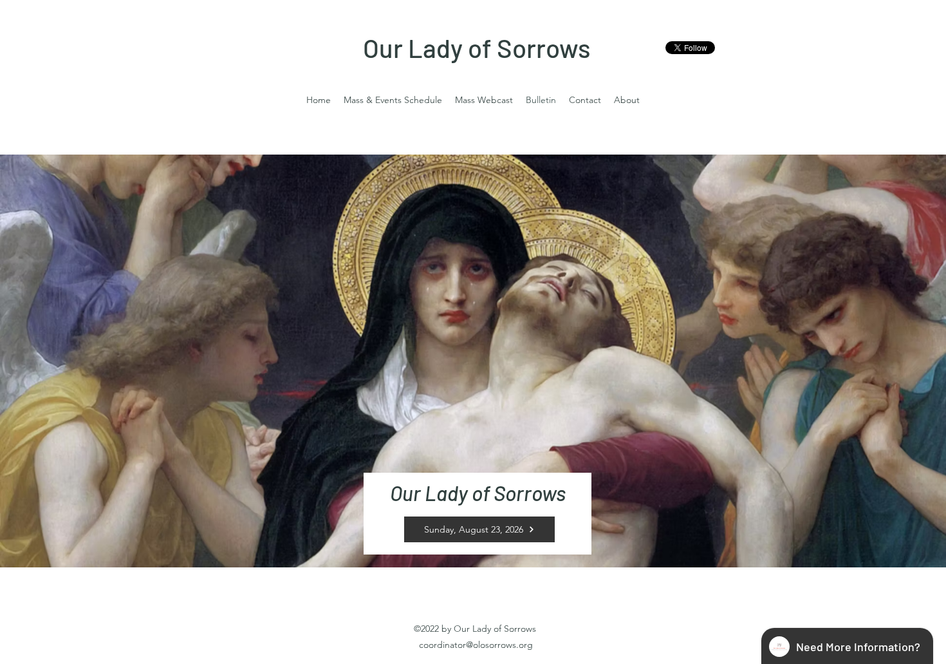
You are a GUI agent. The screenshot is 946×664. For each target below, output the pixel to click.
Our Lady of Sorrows (477, 47)
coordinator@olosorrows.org (476, 644)
